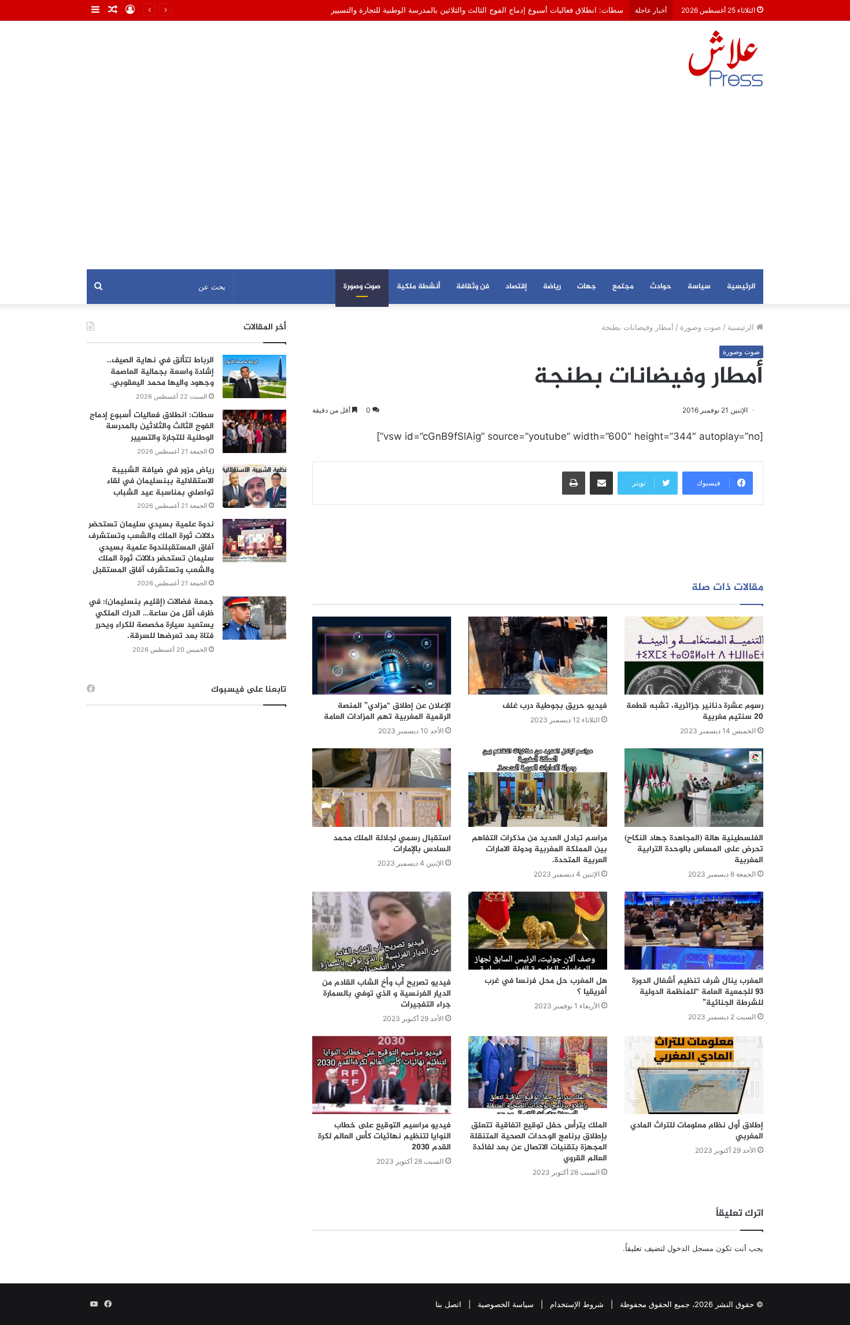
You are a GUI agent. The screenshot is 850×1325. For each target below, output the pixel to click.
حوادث (660, 286)
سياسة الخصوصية (506, 1304)
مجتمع (623, 286)
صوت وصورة (361, 286)
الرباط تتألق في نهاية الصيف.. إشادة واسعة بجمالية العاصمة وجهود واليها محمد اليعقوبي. (160, 371)
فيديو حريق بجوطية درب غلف (554, 705)
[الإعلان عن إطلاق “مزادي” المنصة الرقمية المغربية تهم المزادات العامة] (381, 656)
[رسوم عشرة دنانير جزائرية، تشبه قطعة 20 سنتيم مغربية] (693, 656)
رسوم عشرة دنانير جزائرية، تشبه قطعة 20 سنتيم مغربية (694, 711)
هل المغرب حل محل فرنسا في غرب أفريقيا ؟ (546, 986)
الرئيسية (741, 286)
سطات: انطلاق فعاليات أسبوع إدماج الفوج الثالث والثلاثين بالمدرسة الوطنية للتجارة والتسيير (477, 9)
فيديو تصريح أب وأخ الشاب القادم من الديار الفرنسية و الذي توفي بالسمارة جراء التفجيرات (386, 993)
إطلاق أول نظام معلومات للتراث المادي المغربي (696, 1131)
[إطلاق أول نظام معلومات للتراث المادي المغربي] (693, 1075)
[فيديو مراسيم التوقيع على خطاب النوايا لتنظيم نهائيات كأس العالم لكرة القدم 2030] (381, 1075)
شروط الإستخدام (577, 1304)
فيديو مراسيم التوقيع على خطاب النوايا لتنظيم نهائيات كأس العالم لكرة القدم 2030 (384, 1136)
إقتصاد (516, 286)
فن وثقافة (472, 286)
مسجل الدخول (690, 1248)
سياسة (699, 286)
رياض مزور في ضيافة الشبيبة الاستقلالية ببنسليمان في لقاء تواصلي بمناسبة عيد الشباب (160, 481)
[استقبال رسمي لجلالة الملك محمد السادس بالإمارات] (381, 787)
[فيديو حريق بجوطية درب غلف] (537, 656)
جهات (586, 286)
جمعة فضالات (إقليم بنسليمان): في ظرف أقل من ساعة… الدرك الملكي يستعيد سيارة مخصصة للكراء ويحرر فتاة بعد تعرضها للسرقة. (151, 619)
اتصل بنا (448, 1304)
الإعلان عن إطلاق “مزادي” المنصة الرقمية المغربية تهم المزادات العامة (387, 711)
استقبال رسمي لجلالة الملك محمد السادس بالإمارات (392, 844)
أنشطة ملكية (418, 286)
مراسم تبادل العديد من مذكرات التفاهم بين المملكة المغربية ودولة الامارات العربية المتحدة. (539, 849)
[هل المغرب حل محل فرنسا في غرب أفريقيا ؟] (537, 931)
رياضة (552, 286)
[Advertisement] (425, 182)
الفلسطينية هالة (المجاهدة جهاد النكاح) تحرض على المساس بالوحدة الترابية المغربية (693, 849)
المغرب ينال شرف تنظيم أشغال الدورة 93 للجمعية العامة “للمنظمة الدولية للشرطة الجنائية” (697, 991)
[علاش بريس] (725, 58)
